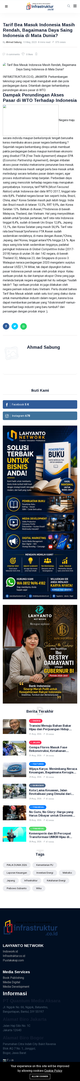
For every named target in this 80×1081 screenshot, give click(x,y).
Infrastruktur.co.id (14, 956)
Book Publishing (13, 978)
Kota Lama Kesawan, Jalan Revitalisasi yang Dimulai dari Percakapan (50, 794)
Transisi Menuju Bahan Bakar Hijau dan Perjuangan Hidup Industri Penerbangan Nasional (51, 729)
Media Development (16, 986)
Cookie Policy (53, 1070)
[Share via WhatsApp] (23, 326)
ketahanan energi (56, 880)
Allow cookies (40, 1076)
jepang (11, 880)
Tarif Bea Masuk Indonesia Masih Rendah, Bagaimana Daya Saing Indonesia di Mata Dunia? (39, 30)
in (12, 1060)
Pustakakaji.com (13, 960)
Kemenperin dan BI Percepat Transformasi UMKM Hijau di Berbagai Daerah (50, 837)
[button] (6, 6)
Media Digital (11, 982)
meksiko (67, 872)
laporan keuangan (17, 872)
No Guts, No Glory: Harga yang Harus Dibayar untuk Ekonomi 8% (51, 815)
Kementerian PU (44, 865)
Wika (38, 888)
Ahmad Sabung (14, 42)
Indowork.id (10, 951)
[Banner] (40, 654)
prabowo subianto (17, 888)
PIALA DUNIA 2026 (17, 865)
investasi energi (44, 872)
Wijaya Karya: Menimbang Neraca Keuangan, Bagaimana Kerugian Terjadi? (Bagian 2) (53, 772)
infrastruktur (30, 880)
